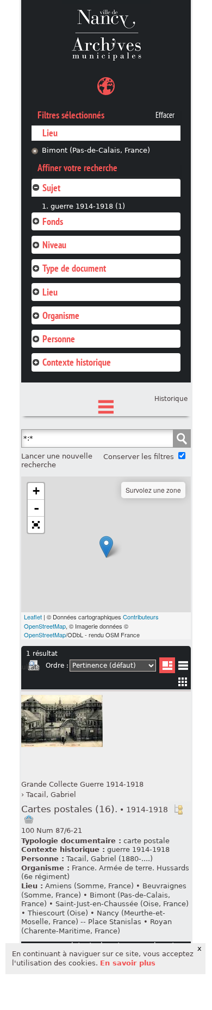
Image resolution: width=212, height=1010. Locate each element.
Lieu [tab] (50, 292)
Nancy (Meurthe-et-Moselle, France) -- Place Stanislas (93, 917)
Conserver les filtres (138, 457)
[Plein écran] (36, 525)
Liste (167, 665)
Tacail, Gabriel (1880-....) (109, 859)
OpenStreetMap (45, 634)
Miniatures (183, 681)
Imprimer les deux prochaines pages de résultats (33, 667)
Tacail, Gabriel (51, 795)
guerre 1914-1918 (138, 849)
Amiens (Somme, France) (89, 886)
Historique (171, 399)
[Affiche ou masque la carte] (106, 88)
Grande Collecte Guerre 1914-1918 (82, 784)
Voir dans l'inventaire (178, 809)
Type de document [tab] (74, 268)
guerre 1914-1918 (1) (88, 206)
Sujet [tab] (51, 187)
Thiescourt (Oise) (58, 913)
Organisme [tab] (60, 315)
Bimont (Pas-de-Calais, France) (96, 150)
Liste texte (183, 667)
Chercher (181, 438)
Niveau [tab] (54, 245)
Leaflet (33, 616)
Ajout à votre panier (29, 819)
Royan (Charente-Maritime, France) (96, 926)
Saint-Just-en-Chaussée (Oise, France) (122, 904)
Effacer (164, 115)
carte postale (146, 841)
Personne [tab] (58, 339)
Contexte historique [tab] (76, 362)
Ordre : (57, 665)
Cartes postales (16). (94, 809)
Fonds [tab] (52, 221)
